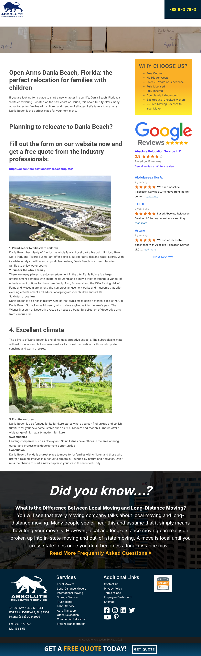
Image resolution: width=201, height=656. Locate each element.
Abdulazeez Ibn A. (149, 177)
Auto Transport (66, 610)
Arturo (140, 230)
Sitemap (109, 601)
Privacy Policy (113, 588)
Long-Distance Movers (71, 588)
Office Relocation (68, 614)
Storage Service (67, 597)
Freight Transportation (71, 623)
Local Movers (65, 584)
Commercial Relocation (71, 619)
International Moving (70, 592)
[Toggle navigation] (11, 23)
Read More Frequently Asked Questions (99, 553)
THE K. (140, 204)
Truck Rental (65, 601)
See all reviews (144, 166)
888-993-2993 (182, 9)
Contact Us (111, 584)
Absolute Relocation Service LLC (158, 151)
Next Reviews (163, 257)
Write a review (165, 166)
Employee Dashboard (118, 597)
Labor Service (66, 606)
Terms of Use (112, 592)
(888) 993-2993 (29, 616)
